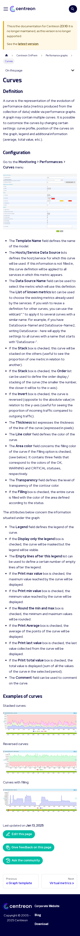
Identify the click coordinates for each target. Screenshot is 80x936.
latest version (28, 44)
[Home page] (6, 55)
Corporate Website (47, 906)
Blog (38, 915)
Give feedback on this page (31, 847)
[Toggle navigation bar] (6, 9)
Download (41, 924)
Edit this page (22, 834)
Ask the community (26, 860)
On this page (14, 70)
